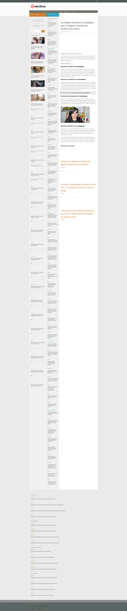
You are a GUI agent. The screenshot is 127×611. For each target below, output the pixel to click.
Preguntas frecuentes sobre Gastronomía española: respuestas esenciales (52, 147)
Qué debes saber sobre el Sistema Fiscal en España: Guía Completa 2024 (42, 595)
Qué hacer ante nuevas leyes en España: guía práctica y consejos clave (52, 405)
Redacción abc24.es (65, 31)
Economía (51, 11)
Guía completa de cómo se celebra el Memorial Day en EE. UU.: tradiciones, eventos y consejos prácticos (47, 504)
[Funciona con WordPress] (35, 608)
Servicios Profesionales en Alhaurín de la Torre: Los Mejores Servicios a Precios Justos (78, 187)
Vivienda (49, 221)
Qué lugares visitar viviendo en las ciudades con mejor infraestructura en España (52, 319)
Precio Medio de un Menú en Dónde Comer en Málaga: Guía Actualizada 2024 (52, 371)
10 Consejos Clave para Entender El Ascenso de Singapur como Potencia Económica (44, 583)
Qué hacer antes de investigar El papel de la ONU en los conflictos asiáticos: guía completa (45, 536)
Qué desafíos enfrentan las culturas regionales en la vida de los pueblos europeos (52, 482)
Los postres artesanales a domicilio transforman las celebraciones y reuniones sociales (44, 563)
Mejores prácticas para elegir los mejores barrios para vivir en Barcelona (52, 224)
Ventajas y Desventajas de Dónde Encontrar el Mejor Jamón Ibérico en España (52, 293)
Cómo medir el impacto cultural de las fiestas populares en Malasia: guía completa (52, 172)
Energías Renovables (51, 48)
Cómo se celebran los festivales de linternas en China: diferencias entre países (52, 474)
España (65, 11)
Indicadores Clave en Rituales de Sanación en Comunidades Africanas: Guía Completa (52, 248)
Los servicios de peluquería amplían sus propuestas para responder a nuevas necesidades (37, 47)
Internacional (56, 11)
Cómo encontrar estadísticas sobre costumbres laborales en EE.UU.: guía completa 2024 (52, 344)
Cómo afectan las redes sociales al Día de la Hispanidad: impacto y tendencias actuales (52, 240)
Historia (49, 76)
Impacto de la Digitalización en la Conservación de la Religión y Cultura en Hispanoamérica (52, 164)
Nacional (61, 11)
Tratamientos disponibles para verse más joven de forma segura (52, 397)
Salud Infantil (53, 410)
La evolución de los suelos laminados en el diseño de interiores (52, 232)
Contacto (38, 1)
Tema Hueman (44, 608)
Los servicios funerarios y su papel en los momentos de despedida (52, 96)
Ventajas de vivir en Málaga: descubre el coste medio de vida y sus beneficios (43, 589)
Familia (32, 256)
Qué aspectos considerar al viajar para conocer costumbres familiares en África (43, 516)
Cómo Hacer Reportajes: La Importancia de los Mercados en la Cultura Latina (52, 131)
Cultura (69, 11)
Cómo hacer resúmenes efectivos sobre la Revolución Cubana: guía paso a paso (52, 457)
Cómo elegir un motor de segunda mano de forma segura (51, 139)
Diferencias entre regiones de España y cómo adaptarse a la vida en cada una (52, 439)
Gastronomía (49, 144)
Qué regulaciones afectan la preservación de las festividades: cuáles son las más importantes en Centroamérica (48, 510)
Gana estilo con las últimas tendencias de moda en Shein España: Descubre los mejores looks (77, 213)
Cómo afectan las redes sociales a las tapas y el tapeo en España (41, 551)
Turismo (49, 281)
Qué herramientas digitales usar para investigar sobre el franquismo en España (52, 189)
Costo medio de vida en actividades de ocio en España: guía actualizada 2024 (52, 88)
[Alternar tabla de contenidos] (71, 63)
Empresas (39, 11)
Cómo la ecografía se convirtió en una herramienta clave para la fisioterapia (52, 413)
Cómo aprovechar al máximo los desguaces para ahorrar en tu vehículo (52, 327)
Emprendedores (45, 11)
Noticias (34, 1)
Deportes (49, 410)
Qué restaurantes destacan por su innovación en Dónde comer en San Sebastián (52, 197)
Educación (49, 332)
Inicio (31, 1)
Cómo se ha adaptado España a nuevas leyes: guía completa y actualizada (52, 155)
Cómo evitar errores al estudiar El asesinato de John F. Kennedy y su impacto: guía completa (52, 379)
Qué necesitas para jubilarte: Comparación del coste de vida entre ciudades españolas (52, 302)
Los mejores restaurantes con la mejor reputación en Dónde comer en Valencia (52, 114)
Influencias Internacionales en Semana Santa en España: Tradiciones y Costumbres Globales (45, 542)
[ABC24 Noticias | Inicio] (38, 6)
